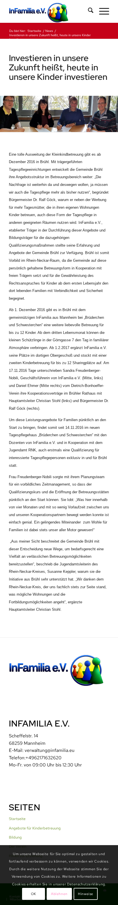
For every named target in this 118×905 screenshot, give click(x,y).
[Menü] (101, 11)
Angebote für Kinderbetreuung (35, 828)
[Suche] (87, 11)
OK (33, 894)
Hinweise (85, 894)
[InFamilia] (49, 11)
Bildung (15, 837)
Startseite (17, 818)
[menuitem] (87, 11)
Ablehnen (59, 894)
